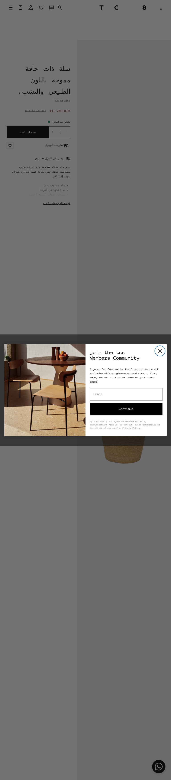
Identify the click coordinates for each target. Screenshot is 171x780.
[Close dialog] (160, 351)
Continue (126, 409)
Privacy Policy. (131, 428)
